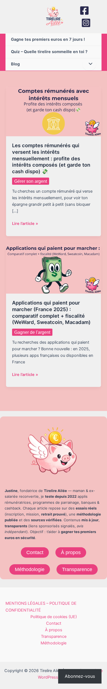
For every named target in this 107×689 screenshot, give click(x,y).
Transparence (77, 569)
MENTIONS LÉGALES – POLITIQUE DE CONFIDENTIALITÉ (41, 606)
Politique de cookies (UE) (53, 616)
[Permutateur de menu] (89, 64)
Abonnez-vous (80, 676)
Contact (34, 552)
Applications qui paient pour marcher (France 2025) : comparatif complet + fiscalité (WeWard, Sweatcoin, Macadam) (51, 312)
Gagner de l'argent (32, 332)
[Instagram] (86, 23)
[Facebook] (84, 10)
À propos (71, 552)
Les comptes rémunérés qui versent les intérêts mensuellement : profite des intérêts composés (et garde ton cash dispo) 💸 (51, 158)
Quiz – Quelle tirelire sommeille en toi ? (49, 51)
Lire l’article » (25, 224)
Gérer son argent (30, 181)
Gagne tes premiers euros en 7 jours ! (48, 39)
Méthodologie (29, 569)
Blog (15, 64)
